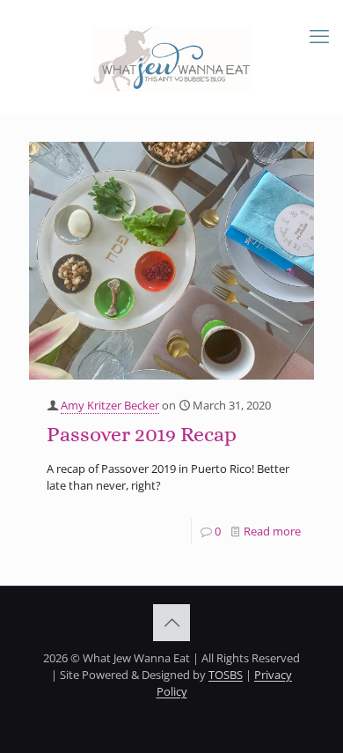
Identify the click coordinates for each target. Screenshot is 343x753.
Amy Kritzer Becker (110, 405)
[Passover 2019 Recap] (171, 261)
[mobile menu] (319, 35)
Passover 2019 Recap (142, 434)
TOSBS (225, 675)
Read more (272, 531)
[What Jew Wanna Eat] (171, 57)
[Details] (293, 182)
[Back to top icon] (171, 622)
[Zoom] (293, 160)
